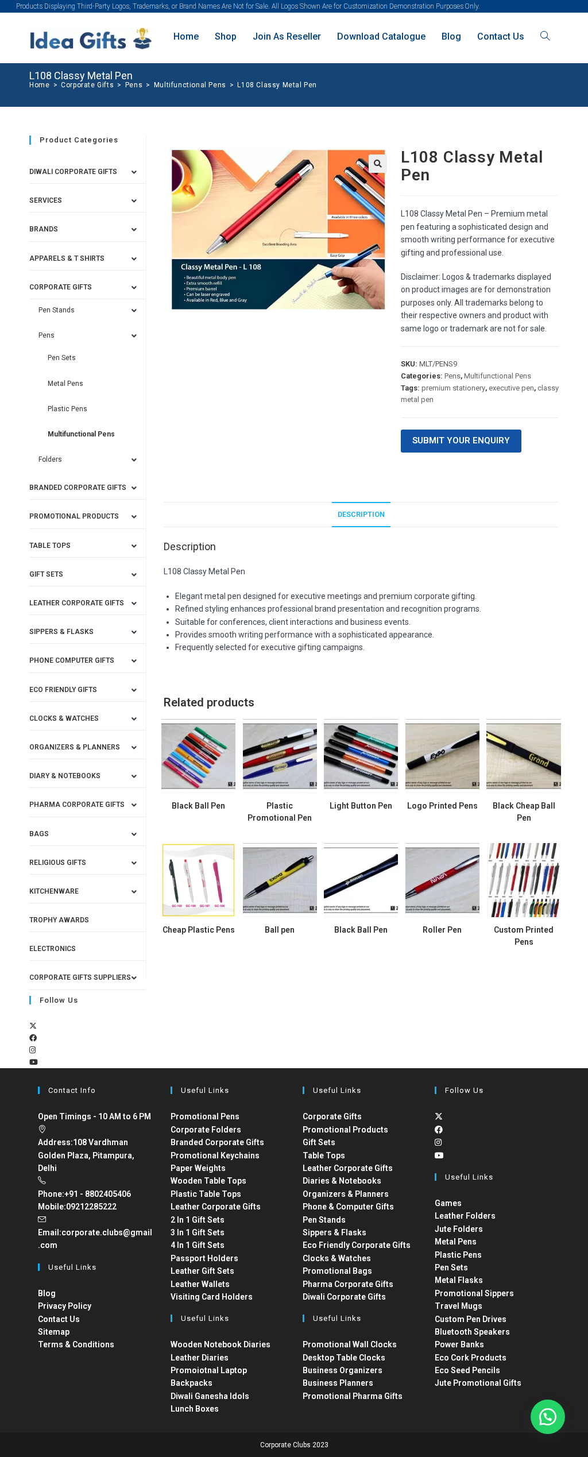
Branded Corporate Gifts (217, 1142)
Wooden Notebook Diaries (220, 1344)
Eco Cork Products (470, 1357)
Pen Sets (62, 358)
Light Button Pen (361, 805)
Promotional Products (74, 516)
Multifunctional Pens (497, 376)
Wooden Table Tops (208, 1180)
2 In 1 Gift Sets (198, 1219)
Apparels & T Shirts (67, 258)
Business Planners (338, 1383)
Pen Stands (56, 310)
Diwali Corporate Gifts (73, 172)
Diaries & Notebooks (342, 1180)
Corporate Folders (206, 1129)
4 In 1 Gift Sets (198, 1245)
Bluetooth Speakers (472, 1331)
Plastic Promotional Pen (279, 811)
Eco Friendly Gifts (63, 690)
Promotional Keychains (215, 1155)
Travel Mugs (458, 1306)
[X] (33, 1026)
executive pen (511, 388)
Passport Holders (204, 1258)
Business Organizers (342, 1370)
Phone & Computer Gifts (348, 1206)
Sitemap (53, 1331)
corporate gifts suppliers (80, 977)
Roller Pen (442, 929)
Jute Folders (459, 1229)
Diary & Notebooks (64, 776)
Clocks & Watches (64, 718)
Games (448, 1203)
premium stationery (453, 388)
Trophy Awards (59, 920)
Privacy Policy (64, 1306)
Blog (47, 1293)
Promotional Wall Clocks (350, 1344)
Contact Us (59, 1319)
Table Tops (50, 546)
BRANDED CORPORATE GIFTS (77, 488)
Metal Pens (65, 384)
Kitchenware (54, 891)
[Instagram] (32, 1050)
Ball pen (280, 929)
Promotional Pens (205, 1116)
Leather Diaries (200, 1357)
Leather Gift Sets (202, 1271)
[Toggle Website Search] (545, 36)
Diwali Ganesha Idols (210, 1396)
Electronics (52, 949)
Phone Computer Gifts (71, 660)
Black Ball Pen (198, 805)
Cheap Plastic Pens (199, 929)
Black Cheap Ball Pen (524, 811)
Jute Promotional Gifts (478, 1383)
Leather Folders (465, 1215)
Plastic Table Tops (206, 1194)
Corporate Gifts (60, 287)
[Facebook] (33, 1038)
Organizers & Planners (74, 747)
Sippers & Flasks (61, 632)
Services (45, 200)
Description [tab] (361, 514)
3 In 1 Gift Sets (198, 1232)
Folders (50, 459)
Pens (452, 376)
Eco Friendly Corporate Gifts (357, 1245)
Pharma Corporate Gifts (77, 805)
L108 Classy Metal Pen (277, 85)
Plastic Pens (67, 409)
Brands (43, 229)
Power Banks (459, 1344)
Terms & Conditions (76, 1344)
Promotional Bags (337, 1271)
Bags (39, 834)
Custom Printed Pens (524, 935)
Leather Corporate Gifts (76, 603)
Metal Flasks (459, 1280)
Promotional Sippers (474, 1293)
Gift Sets (46, 574)
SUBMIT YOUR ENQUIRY (461, 440)
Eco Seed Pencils (467, 1370)
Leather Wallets (200, 1284)
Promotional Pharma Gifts (353, 1396)
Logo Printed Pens (442, 805)
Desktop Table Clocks (344, 1357)
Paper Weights (198, 1168)
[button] (378, 163)
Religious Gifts (57, 863)
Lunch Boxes (195, 1408)
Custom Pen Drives (470, 1319)
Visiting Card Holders (212, 1296)
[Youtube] (33, 1062)
